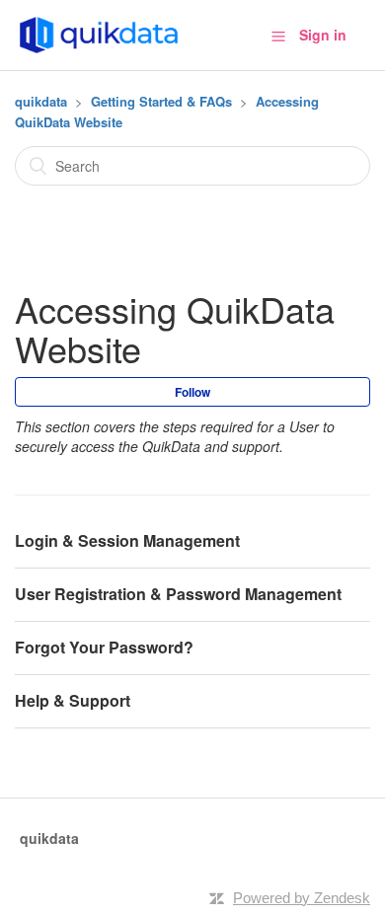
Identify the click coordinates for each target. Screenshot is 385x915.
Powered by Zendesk (301, 897)
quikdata (41, 101)
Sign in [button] (322, 34)
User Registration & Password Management (178, 593)
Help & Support (72, 700)
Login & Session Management (127, 540)
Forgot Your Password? (104, 647)
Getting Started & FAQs (161, 101)
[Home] (99, 32)
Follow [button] (192, 392)
